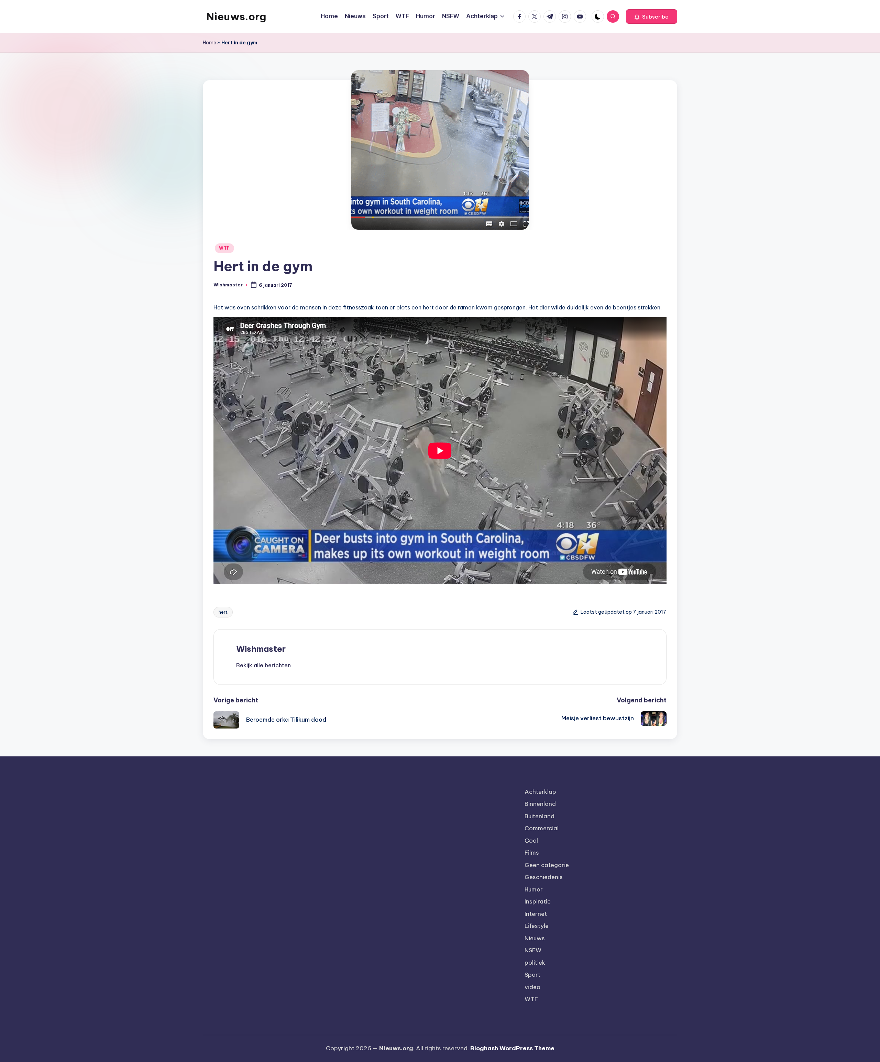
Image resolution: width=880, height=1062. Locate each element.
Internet (536, 914)
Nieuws (535, 938)
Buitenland (539, 816)
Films (532, 852)
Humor (534, 889)
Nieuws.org (236, 16)
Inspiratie (538, 901)
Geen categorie (547, 865)
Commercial (542, 828)
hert (223, 612)
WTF (224, 248)
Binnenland (540, 804)
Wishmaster (261, 649)
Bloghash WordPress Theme (512, 1048)
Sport (532, 974)
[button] (651, 16)
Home (209, 43)
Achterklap (540, 792)
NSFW (533, 950)
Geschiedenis (544, 877)
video (532, 987)
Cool (531, 840)
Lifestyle (537, 926)
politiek (535, 962)
